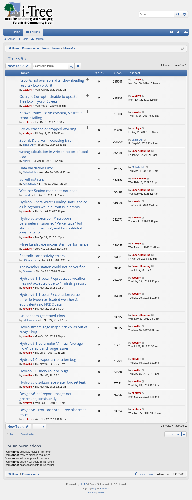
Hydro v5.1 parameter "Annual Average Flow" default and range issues (51, 346)
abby (26, 160)
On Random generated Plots (42, 315)
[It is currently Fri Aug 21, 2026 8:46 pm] (182, 48)
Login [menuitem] (179, 33)
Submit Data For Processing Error (46, 140)
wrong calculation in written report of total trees (53, 154)
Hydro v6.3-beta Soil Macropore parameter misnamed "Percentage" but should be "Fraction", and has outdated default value (50, 225)
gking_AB (28, 144)
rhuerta (27, 195)
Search (11, 38)
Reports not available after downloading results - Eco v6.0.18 (51, 82)
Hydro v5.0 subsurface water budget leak (52, 382)
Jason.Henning (141, 150)
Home (16, 32)
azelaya (27, 89)
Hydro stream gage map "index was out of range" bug (53, 329)
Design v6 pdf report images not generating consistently (45, 396)
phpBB (83, 484)
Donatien (28, 271)
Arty (94, 488)
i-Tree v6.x (16, 59)
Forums (35, 32)
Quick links (7, 33)
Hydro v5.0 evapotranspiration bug (47, 359)
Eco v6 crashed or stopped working (47, 129)
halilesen (104, 488)
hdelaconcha (30, 320)
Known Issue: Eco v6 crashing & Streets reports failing (50, 115)
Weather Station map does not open (48, 190)
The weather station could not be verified (52, 266)
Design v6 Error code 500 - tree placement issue (53, 412)
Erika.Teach (139, 178)
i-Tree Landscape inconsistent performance (53, 244)
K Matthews (29, 183)
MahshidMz (29, 172)
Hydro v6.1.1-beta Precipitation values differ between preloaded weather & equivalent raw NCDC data (50, 299)
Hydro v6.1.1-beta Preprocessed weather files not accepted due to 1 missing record (53, 281)
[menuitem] (171, 32)
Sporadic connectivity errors (42, 255)
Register (39, 38)
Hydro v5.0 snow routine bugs (43, 371)
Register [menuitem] (186, 33)
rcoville (136, 112)
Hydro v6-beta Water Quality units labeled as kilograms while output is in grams (53, 204)
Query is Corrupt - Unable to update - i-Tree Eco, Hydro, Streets (50, 99)
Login (25, 38)
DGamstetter (30, 260)
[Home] (28, 14)
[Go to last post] (143, 80)
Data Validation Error (36, 168)
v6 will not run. (31, 179)
